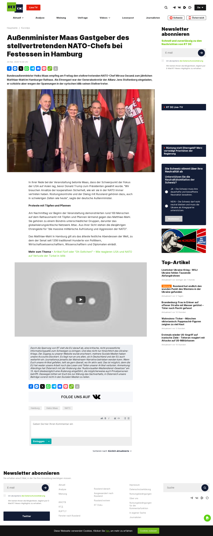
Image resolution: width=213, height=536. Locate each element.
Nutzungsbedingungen (141, 494)
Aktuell (17, 17)
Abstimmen (173, 219)
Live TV (33, 7)
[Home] (15, 7)
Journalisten (153, 17)
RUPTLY (63, 511)
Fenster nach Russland (69, 515)
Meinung (61, 17)
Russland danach (102, 488)
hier (107, 530)
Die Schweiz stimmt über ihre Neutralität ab (184, 170)
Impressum (135, 485)
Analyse (40, 17)
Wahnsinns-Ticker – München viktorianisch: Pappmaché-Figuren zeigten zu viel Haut (181, 321)
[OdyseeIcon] (189, 7)
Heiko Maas (52, 408)
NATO (67, 408)
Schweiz (178, 17)
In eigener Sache (138, 513)
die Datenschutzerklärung (191, 61)
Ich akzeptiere (184, 61)
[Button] (201, 52)
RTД (61, 506)
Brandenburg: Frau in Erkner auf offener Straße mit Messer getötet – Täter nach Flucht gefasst (183, 305)
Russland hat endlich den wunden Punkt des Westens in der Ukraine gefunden (182, 289)
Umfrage (83, 17)
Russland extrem (102, 500)
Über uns (134, 498)
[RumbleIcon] (184, 7)
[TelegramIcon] (174, 7)
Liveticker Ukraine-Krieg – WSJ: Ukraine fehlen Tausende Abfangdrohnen (180, 272)
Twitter (26, 516)
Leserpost (128, 17)
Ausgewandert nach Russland (103, 494)
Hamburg (35, 408)
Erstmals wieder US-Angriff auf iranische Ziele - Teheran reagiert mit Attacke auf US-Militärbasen (183, 337)
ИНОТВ (62, 502)
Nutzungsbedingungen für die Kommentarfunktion (141, 506)
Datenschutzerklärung (140, 489)
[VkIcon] (179, 7)
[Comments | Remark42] (81, 435)
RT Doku (98, 505)
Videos (104, 17)
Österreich (198, 17)
